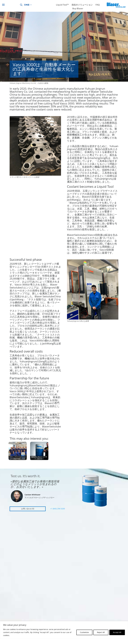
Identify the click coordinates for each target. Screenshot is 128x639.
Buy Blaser (77, 9)
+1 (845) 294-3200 (57, 508)
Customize (84, 632)
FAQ (98, 5)
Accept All (117, 632)
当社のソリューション (82, 5)
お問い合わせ (26, 509)
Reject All (101, 632)
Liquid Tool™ (62, 5)
